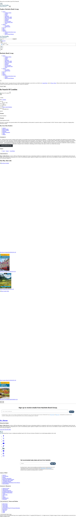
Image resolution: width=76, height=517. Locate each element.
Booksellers (4, 499)
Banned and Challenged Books (8, 479)
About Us (4, 30)
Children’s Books (8, 12)
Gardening (7, 15)
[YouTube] (3, 444)
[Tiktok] (3, 446)
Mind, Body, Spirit (8, 17)
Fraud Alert (4, 510)
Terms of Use (4, 503)
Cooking (6, 13)
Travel (6, 23)
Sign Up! (3, 40)
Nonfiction (7, 19)
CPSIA (3, 511)
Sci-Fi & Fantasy (8, 21)
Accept (1, 86)
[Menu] (1, 4)
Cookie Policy (45, 83)
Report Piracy (5, 509)
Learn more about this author (5, 429)
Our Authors (7, 25)
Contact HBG (5, 494)
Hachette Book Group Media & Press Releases (11, 482)
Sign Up (72, 411)
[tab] (38, 80)
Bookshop (4, 131)
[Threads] (3, 454)
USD (3, 44)
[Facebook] (3, 436)
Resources (2, 486)
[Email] (3, 456)
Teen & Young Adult (9, 22)
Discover (4, 27)
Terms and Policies (3, 501)
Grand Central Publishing (7, 107)
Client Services (5, 489)
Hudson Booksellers (6, 132)
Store (3, 28)
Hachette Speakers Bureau (7, 492)
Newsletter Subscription (6, 478)
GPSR (3, 512)
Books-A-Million (5, 130)
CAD (7, 44)
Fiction (6, 14)
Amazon (4, 128)
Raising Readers (5, 498)
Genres (3, 11)
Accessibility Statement (6, 481)
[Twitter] (3, 439)
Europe (7, 150)
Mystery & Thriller (8, 18)
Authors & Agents (5, 488)
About (1, 472)
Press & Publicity (5, 483)
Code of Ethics (5, 506)
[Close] (1, 94)
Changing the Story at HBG (7, 480)
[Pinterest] (3, 451)
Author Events (7, 26)
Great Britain (12, 150)
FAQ (3, 495)
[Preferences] (1, 42)
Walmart (4, 134)
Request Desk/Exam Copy (6, 145)
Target (3, 133)
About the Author (3, 153)
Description (2, 137)
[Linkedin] (3, 449)
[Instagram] (3, 441)
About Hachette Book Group (10, 31)
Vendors (3, 496)
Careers (6, 33)
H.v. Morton (3, 99)
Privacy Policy (5, 504)
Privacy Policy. (53, 83)
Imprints (3, 29)
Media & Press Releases (9, 34)
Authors (3, 24)
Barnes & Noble (5, 129)
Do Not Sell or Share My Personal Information (11, 508)
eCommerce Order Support (7, 491)
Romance (6, 20)
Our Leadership (5, 476)
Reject (5, 86)
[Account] (1, 47)
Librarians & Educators (6, 490)
